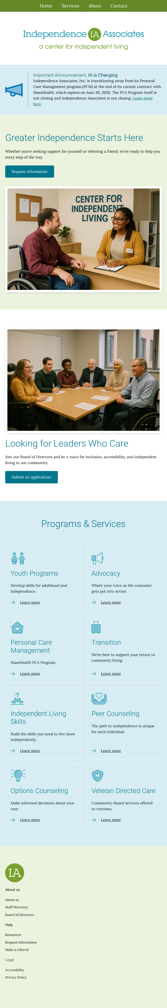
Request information (30, 171)
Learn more (30, 602)
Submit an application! (31, 477)
